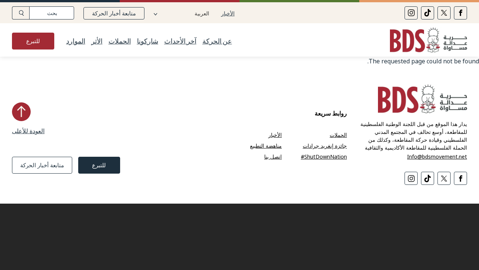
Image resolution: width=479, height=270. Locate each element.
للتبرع (33, 41)
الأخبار (228, 13)
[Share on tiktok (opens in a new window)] (427, 13)
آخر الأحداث (180, 41)
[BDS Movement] (425, 41)
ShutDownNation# (324, 156)
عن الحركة (217, 41)
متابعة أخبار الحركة (114, 13)
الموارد (75, 41)
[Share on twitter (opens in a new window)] (444, 13)
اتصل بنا (273, 156)
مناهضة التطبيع (266, 145)
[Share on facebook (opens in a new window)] (460, 13)
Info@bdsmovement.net (437, 156)
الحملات (120, 41)
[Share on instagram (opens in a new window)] (411, 13)
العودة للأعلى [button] (28, 131)
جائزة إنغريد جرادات (325, 145)
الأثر (97, 41)
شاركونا (147, 41)
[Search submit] (21, 13)
